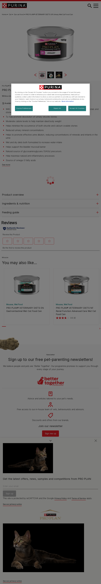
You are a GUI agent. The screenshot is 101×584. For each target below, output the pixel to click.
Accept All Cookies (77, 108)
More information (68, 101)
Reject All (57, 108)
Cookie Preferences (23, 108)
